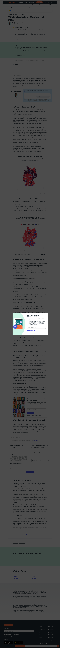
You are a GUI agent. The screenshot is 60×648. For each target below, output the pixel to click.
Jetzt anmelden (31, 330)
